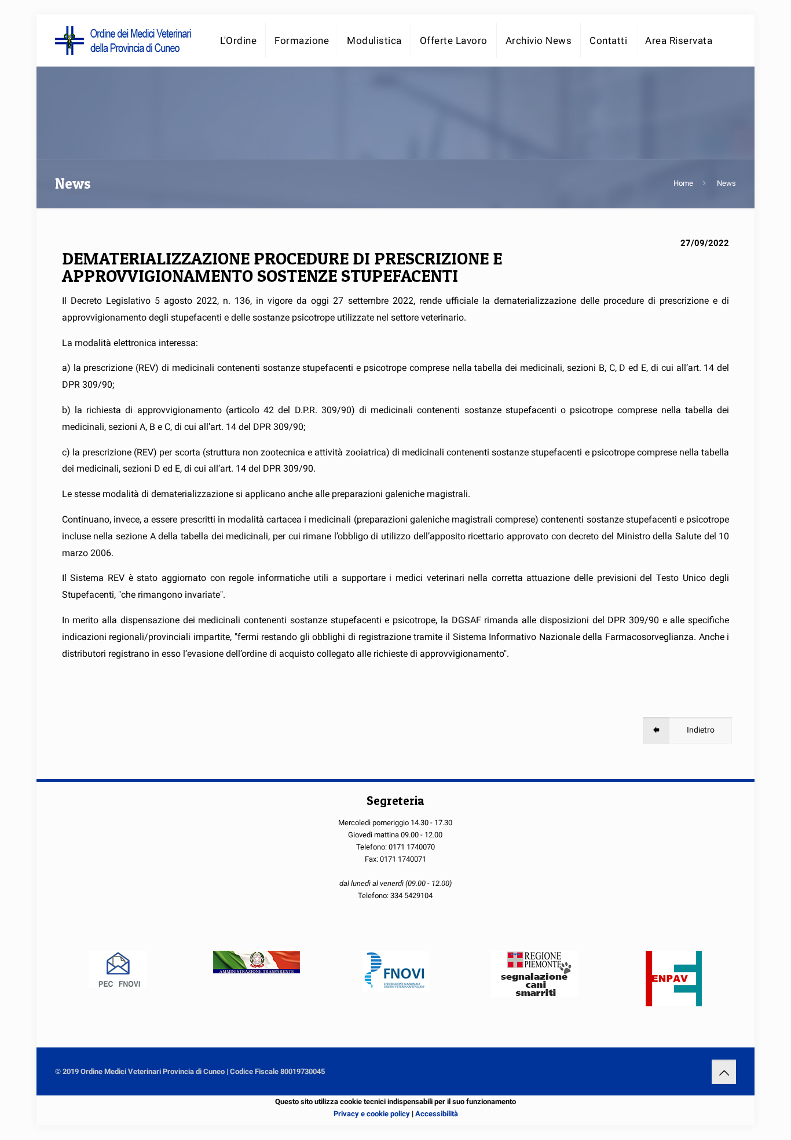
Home (683, 183)
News (726, 183)
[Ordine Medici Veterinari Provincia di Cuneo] (124, 40)
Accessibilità (436, 1113)
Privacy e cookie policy (372, 1113)
